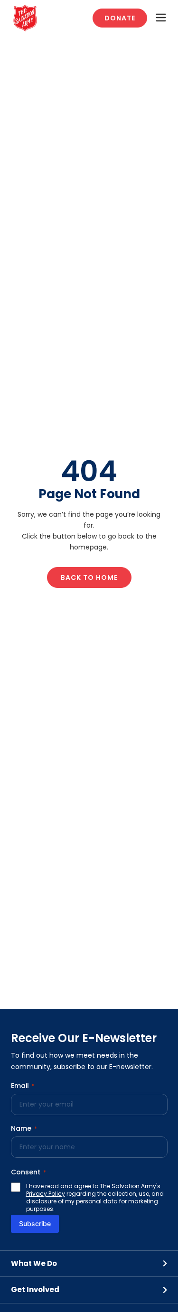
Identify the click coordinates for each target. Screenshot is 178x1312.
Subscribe (35, 1223)
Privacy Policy (45, 1194)
